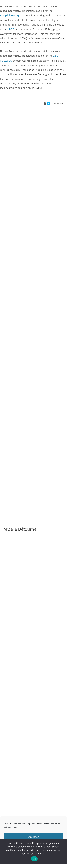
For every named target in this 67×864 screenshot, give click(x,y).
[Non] (62, 851)
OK (34, 858)
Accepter (33, 836)
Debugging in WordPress (52, 74)
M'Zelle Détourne (19, 529)
